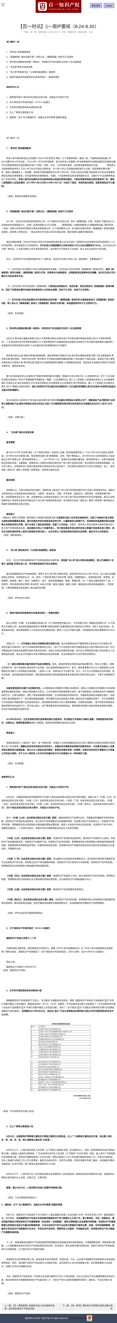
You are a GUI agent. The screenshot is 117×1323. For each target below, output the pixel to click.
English (108, 5)
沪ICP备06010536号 (77, 1318)
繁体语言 (96, 5)
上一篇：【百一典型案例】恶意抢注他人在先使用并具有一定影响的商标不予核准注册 (29, 1307)
